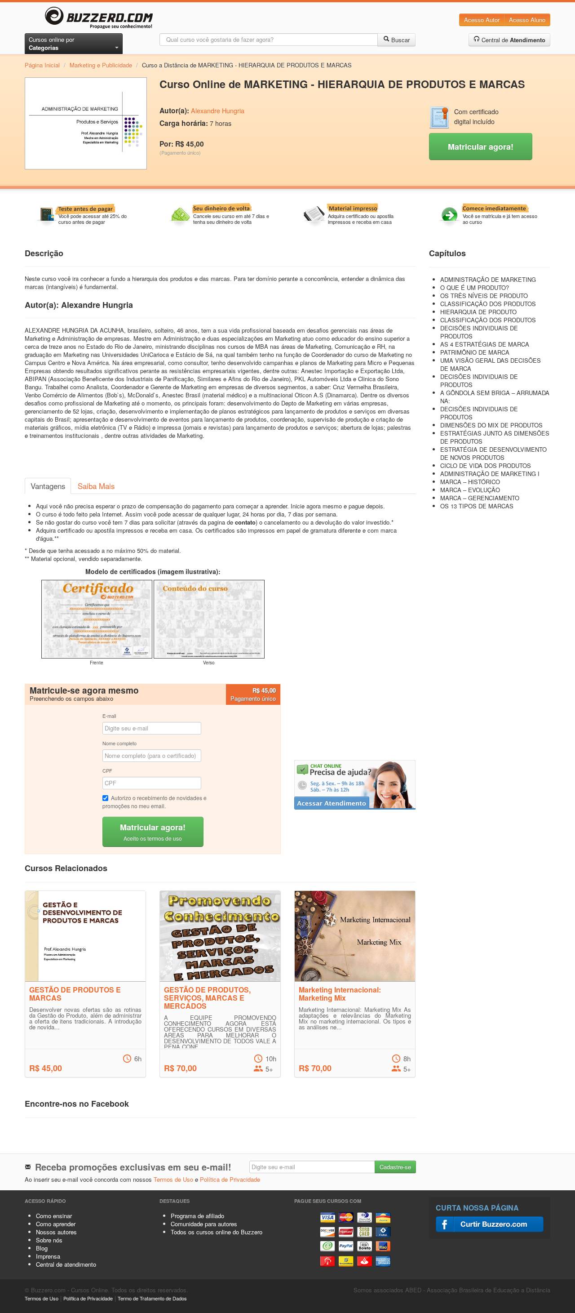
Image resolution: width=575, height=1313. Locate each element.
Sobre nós (49, 1240)
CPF (107, 770)
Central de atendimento (66, 1264)
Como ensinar (54, 1215)
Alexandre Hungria (217, 110)
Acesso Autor (482, 19)
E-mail (109, 715)
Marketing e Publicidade (101, 65)
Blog (42, 1248)
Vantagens (48, 486)
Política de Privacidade (230, 1179)
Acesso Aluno (527, 19)
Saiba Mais (96, 486)
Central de (512, 40)
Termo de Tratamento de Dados (152, 1298)
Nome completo (119, 743)
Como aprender (55, 1224)
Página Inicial (42, 65)
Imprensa (48, 1256)
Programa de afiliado (197, 1215)
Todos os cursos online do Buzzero (216, 1232)
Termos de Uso (173, 1179)
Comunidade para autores (204, 1224)
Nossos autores (56, 1232)
